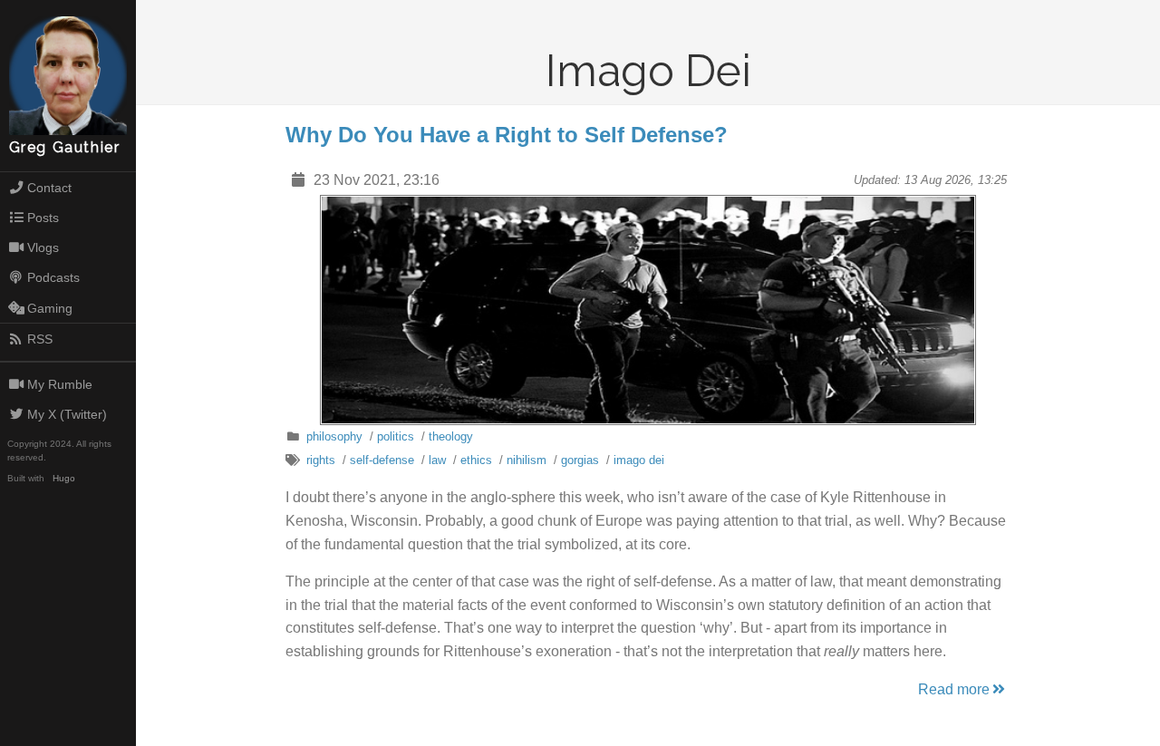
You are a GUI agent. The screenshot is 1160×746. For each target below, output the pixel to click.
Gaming (49, 308)
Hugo (64, 478)
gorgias (580, 460)
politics (395, 436)
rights (320, 460)
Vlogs (43, 247)
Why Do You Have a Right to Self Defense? (506, 134)
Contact (49, 187)
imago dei (639, 460)
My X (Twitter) (67, 414)
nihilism (526, 460)
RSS (40, 339)
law (437, 460)
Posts (43, 217)
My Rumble (59, 384)
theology (451, 436)
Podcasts (53, 277)
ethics (476, 460)
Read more (954, 689)
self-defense (382, 460)
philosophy (334, 436)
